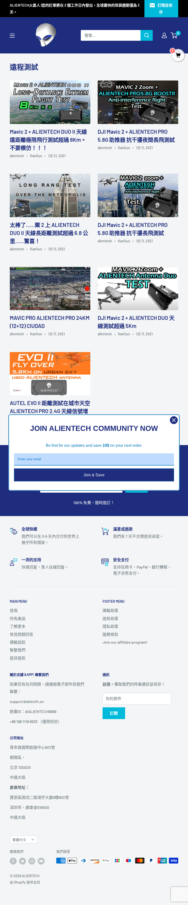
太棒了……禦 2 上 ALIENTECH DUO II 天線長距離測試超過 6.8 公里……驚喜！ (49, 233)
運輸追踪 (17, 642)
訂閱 (114, 713)
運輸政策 (110, 610)
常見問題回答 (21, 634)
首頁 (14, 610)
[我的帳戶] (164, 35)
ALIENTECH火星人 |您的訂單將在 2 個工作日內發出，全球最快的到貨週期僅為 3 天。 (75, 8)
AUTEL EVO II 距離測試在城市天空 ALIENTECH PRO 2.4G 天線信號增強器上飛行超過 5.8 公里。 (50, 411)
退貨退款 (17, 658)
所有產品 (17, 618)
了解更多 (17, 626)
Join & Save (94, 475)
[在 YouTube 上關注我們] (41, 861)
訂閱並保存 (165, 8)
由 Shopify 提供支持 (25, 882)
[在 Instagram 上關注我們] (31, 861)
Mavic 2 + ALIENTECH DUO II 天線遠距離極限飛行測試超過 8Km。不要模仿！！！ (48, 139)
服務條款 (110, 634)
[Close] (174, 420)
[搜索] (147, 35)
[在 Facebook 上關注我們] (13, 861)
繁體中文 (19, 840)
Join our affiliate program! (125, 642)
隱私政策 (110, 626)
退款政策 (110, 618)
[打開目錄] (12, 36)
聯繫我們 (17, 650)
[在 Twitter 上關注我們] (22, 861)
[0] (174, 35)
